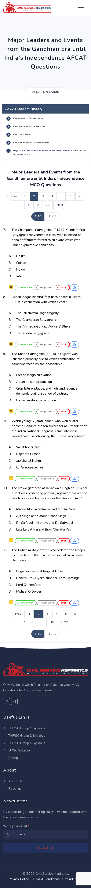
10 (47, 205)
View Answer (25, 287)
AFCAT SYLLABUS (45, 92)
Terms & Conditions (45, 879)
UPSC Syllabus (19, 750)
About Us (15, 781)
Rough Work (47, 287)
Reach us (14, 788)
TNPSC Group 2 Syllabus (26, 735)
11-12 (52, 216)
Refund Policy (72, 879)
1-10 (38, 216)
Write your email (16, 826)
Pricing (12, 757)
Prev (14, 196)
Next (60, 205)
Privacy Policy (18, 879)
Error (64, 287)
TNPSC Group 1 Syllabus (26, 728)
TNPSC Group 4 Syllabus (26, 743)
